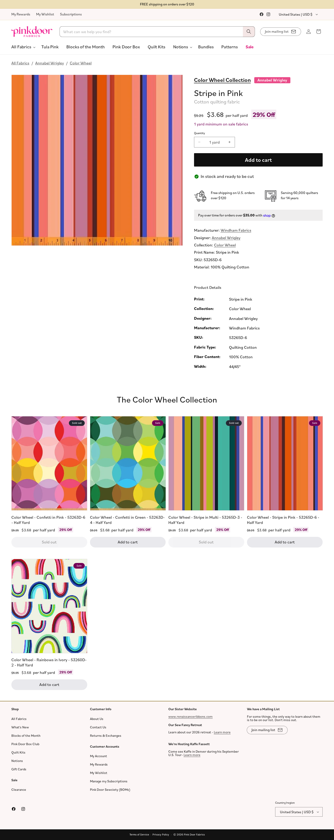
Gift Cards (18, 769)
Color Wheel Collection (222, 79)
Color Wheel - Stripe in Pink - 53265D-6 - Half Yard (283, 520)
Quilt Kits (18, 752)
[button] (22, 46)
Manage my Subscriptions (108, 781)
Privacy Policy (160, 834)
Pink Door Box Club (25, 744)
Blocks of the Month (25, 735)
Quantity (199, 133)
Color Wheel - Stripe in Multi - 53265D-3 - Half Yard (205, 520)
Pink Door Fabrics (194, 834)
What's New (20, 727)
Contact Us (98, 727)
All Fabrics (20, 62)
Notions (17, 761)
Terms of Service (139, 834)
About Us (96, 719)
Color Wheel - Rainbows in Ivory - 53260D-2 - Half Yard (49, 662)
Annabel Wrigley (49, 62)
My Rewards (20, 14)
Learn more (222, 732)
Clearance (18, 789)
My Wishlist (45, 14)
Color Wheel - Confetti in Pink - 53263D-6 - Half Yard (48, 520)
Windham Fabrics (236, 230)
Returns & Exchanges (105, 735)
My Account (98, 756)
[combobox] (157, 32)
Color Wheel (81, 62)
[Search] (249, 31)
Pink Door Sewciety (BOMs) (110, 789)
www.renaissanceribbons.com (190, 716)
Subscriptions (71, 14)
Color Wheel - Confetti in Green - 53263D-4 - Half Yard (127, 520)
